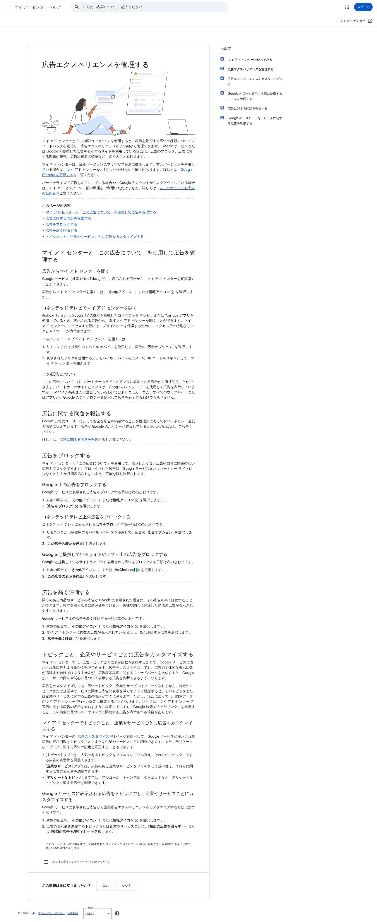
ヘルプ (225, 48)
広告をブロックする (61, 224)
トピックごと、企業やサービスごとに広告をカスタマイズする (95, 237)
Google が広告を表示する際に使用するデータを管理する (255, 96)
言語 (90, 908)
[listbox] (97, 913)
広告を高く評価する (61, 230)
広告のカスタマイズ (93, 736)
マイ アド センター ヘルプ (37, 7)
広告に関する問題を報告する (68, 218)
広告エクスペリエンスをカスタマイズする (255, 81)
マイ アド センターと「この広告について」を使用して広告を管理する (101, 212)
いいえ (126, 886)
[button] (8, 7)
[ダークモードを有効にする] (117, 913)
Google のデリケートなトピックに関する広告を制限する (255, 120)
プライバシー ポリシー (51, 913)
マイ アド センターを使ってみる (250, 60)
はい (106, 886)
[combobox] (155, 7)
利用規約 (72, 913)
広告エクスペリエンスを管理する (251, 69)
